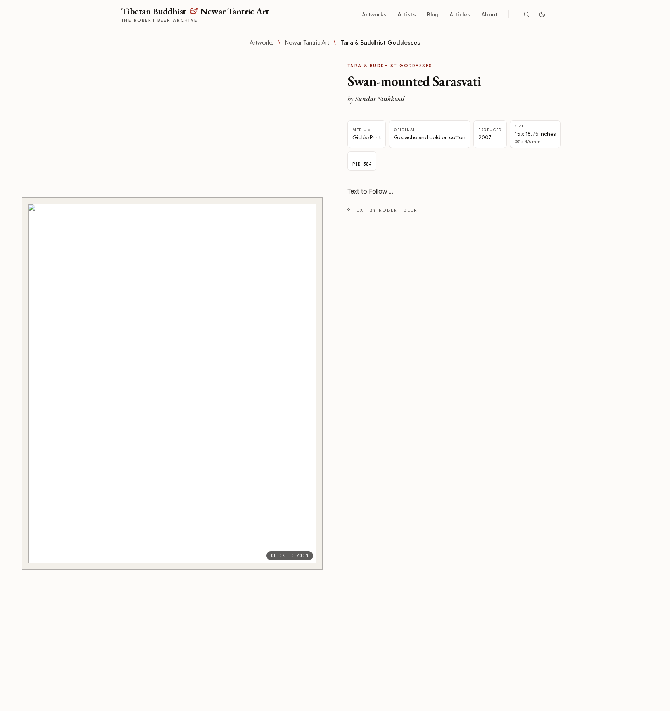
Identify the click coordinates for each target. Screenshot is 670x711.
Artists (406, 14)
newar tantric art (307, 42)
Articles (459, 14)
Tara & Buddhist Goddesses (380, 42)
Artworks (374, 14)
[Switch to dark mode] (542, 14)
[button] (172, 383)
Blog (433, 14)
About (489, 14)
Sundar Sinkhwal (379, 98)
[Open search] (527, 14)
